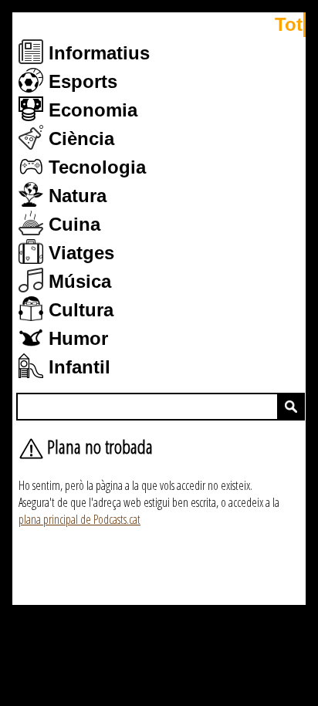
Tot (289, 24)
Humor (75, 338)
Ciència (78, 138)
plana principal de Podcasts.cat (79, 519)
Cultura (78, 309)
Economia (90, 110)
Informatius (96, 52)
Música (77, 281)
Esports (80, 81)
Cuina (71, 224)
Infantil (76, 366)
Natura (75, 195)
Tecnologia (94, 167)
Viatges (78, 252)
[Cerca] (291, 406)
